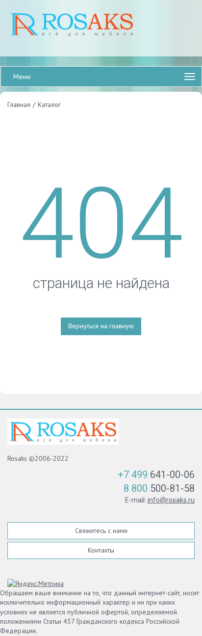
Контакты (101, 550)
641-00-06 (156, 474)
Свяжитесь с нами (101, 530)
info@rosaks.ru (171, 500)
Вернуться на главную (101, 325)
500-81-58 (159, 488)
